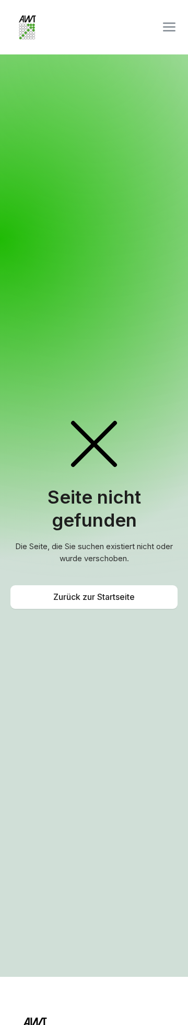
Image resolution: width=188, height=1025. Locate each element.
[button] (169, 27)
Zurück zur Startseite (94, 597)
